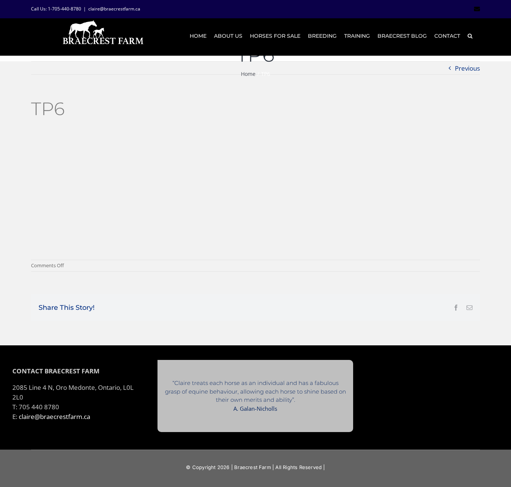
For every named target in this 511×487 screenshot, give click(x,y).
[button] (470, 36)
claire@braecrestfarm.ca (114, 9)
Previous (467, 68)
